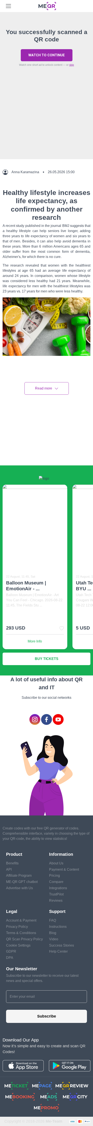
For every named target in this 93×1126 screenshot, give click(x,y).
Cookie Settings (18, 945)
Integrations (58, 888)
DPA (9, 958)
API (9, 869)
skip (71, 64)
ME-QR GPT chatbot (22, 882)
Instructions (58, 926)
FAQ (52, 920)
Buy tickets (46, 659)
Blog (52, 933)
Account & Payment (21, 920)
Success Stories (61, 945)
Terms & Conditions (21, 933)
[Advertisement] (46, 123)
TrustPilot (56, 894)
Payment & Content (64, 869)
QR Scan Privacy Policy (24, 939)
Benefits (12, 863)
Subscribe (46, 1016)
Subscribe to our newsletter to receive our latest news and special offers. (42, 978)
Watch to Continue (46, 55)
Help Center (58, 951)
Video (53, 939)
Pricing (54, 875)
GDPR (11, 951)
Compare (56, 882)
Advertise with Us (19, 888)
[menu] (8, 6)
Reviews (56, 900)
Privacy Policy (17, 926)
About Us (56, 863)
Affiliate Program (19, 875)
